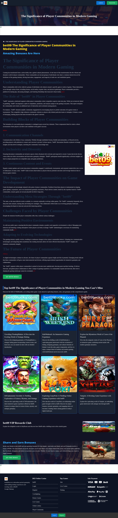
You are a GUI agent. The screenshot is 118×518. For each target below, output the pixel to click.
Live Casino (63, 486)
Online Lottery (37, 506)
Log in (54, 515)
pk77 (15, 230)
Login (34, 486)
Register (35, 490)
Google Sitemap (9, 489)
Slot (61, 482)
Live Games (36, 502)
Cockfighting (36, 494)
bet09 (34, 482)
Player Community (38, 509)
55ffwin (5, 254)
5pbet (63, 92)
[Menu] (2, 3)
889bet (5, 130)
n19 (34, 271)
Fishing (62, 490)
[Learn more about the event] (59, 30)
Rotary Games (37, 498)
